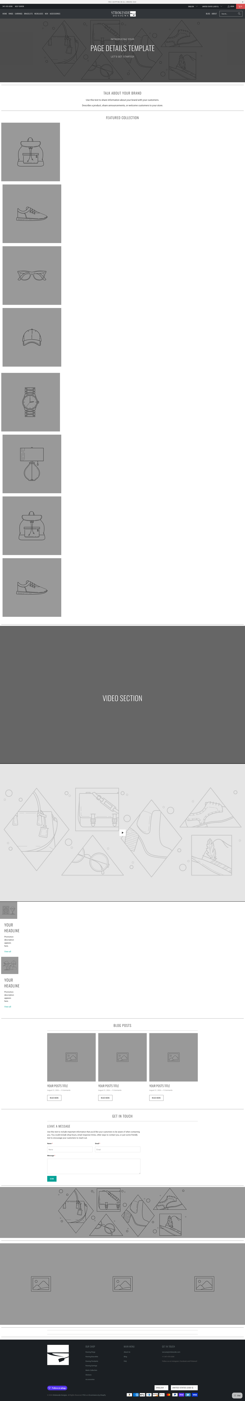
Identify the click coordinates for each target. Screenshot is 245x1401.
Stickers (88, 1375)
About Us (127, 1352)
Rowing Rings (90, 1352)
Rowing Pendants (91, 1361)
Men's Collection (91, 1370)
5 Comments (65, 1090)
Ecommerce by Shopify (97, 1395)
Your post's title (57, 1085)
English (191, 6)
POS (84, 1395)
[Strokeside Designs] (123, 13)
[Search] (239, 14)
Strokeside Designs (60, 1395)
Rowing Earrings (91, 1366)
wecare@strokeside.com (171, 1352)
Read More (54, 1097)
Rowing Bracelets (91, 1357)
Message (51, 1156)
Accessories (90, 1379)
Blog (125, 1357)
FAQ (125, 1361)
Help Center (19, 6)
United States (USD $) (210, 6)
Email (97, 1143)
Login (232, 6)
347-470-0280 (8, 6)
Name (50, 1143)
